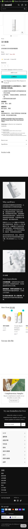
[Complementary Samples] (14, 385)
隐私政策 (3, 480)
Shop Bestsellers (14, 400)
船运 (2, 485)
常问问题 (3, 490)
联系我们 (3, 483)
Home (2, 38)
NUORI (3, 45)
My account (4, 492)
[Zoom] (22, 32)
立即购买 (14, 77)
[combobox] (14, 8)
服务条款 (3, 476)
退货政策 (3, 478)
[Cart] (22, 5)
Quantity (3, 63)
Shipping (10, 69)
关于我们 (3, 487)
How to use (4, 140)
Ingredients (4, 144)
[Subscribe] (23, 424)
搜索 (2, 473)
